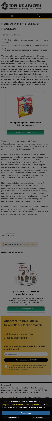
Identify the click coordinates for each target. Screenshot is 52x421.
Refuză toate (38, 417)
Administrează (14, 417)
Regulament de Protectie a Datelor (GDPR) (20, 404)
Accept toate (26, 413)
